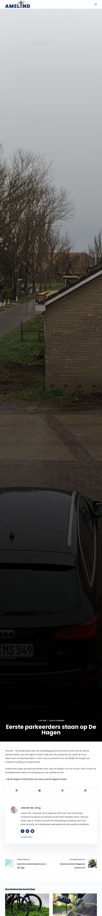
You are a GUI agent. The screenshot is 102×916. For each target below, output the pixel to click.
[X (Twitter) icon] (32, 831)
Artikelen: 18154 (26, 837)
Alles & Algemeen (56, 721)
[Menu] (96, 4)
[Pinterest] (62, 790)
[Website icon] (27, 831)
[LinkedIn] (85, 790)
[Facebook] (16, 790)
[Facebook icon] (22, 831)
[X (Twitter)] (39, 790)
